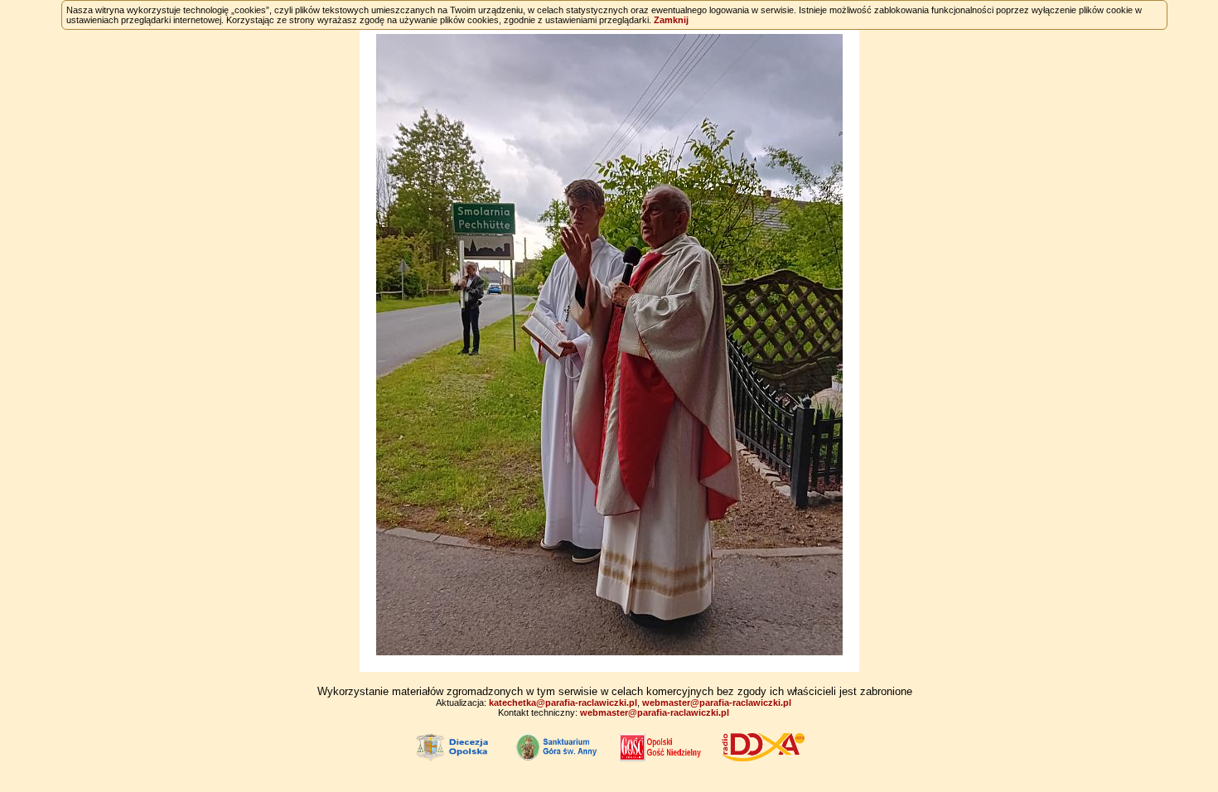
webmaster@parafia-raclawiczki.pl (716, 702)
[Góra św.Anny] (557, 746)
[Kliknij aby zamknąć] (609, 344)
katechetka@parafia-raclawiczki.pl (563, 702)
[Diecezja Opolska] (455, 746)
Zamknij (671, 20)
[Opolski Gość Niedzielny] (660, 746)
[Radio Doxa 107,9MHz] (763, 746)
